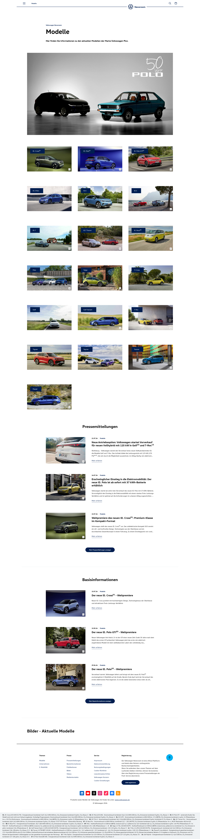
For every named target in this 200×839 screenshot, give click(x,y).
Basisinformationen (74, 764)
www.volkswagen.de (122, 800)
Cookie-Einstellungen (102, 781)
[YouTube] (88, 793)
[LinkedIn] (82, 793)
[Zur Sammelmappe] (176, 3)
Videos (69, 774)
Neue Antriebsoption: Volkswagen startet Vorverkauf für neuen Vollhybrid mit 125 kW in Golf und (123, 444)
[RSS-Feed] (118, 793)
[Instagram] (100, 793)
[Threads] (94, 793)
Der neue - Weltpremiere (112, 595)
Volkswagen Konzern (101, 777)
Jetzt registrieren (130, 782)
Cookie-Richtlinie (100, 770)
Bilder (69, 770)
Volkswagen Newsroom (54, 25)
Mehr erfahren (97, 461)
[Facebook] (112, 793)
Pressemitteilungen (74, 760)
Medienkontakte (72, 777)
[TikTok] (106, 793)
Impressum (98, 760)
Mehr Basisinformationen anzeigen (100, 701)
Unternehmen (44, 764)
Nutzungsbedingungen (102, 767)
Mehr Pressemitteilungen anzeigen (100, 550)
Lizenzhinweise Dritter (102, 774)
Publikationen (72, 767)
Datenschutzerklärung (102, 764)
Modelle (102, 438)
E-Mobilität (43, 767)
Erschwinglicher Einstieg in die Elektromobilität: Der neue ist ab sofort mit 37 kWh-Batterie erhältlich (121, 482)
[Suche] (170, 3)
